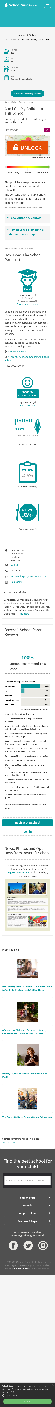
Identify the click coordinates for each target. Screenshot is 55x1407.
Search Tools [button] (27, 1197)
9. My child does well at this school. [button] (20, 760)
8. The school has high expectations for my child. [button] (26, 756)
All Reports (34, 304)
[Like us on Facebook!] (13, 1245)
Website (15, 565)
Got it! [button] (27, 1401)
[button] (27, 218)
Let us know (9, 1142)
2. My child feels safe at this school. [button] (20, 714)
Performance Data (17, 351)
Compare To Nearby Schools (27, 93)
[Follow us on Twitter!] (27, 1245)
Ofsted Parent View (27, 405)
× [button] (52, 1385)
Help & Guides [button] (27, 1213)
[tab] (27, 218)
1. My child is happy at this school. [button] (20, 681)
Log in (27, 831)
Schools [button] (27, 1205)
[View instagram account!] (42, 1245)
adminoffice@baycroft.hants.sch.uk (28, 576)
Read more (23, 613)
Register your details (18, 872)
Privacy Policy (21, 1268)
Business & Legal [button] (27, 1221)
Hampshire (16, 581)
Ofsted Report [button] (22, 304)
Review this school (27, 823)
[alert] (27, 1395)
